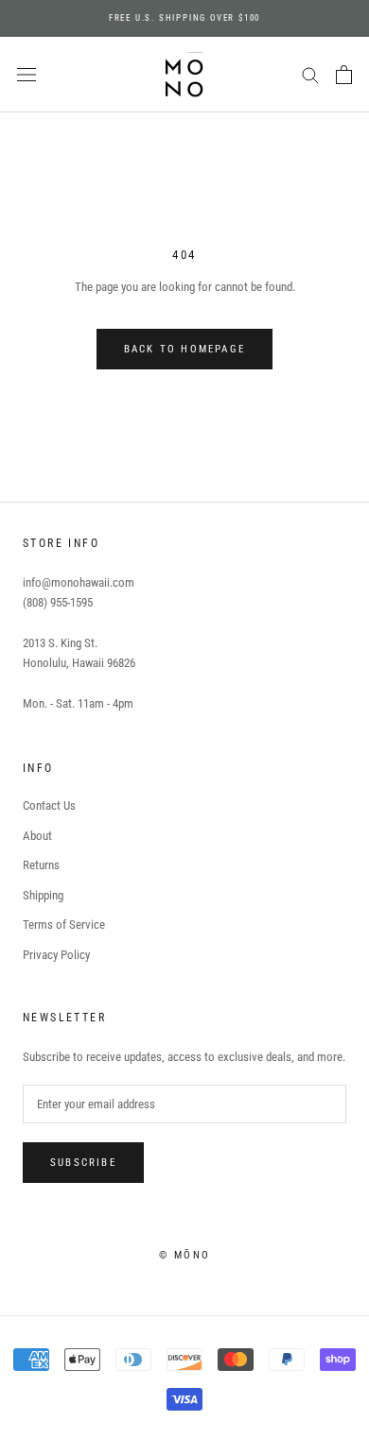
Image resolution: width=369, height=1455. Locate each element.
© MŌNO (184, 1255)
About (37, 836)
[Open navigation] (26, 75)
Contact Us (49, 805)
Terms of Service (64, 924)
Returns (41, 865)
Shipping (43, 895)
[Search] (310, 74)
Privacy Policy (56, 955)
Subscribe (83, 1162)
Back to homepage (184, 349)
